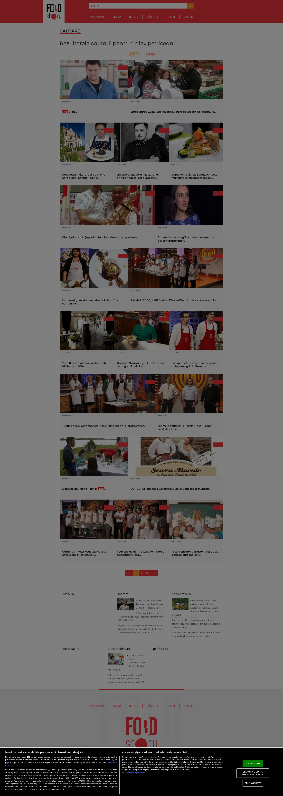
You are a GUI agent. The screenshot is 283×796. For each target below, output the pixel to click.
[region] (141, 771)
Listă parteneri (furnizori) (133, 772)
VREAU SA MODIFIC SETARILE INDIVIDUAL (253, 773)
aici (65, 780)
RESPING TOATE (253, 783)
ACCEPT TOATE (252, 763)
